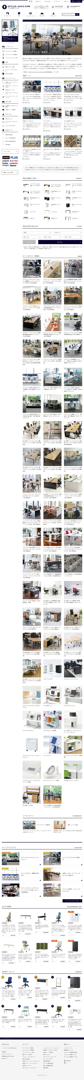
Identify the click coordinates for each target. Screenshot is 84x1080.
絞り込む (60, 242)
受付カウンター (46, 1054)
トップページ (27, 20)
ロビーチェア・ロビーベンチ (49, 1056)
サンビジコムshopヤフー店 (70, 1054)
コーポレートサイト (68, 1048)
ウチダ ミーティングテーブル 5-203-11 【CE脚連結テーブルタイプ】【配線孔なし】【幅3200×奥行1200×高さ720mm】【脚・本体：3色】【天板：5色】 (9, 957)
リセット (29, 242)
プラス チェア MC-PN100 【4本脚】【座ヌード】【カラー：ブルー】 (25, 1021)
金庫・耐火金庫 (26, 1059)
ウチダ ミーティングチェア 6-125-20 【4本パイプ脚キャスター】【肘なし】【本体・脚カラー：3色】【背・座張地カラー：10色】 (25, 956)
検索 (77, 14)
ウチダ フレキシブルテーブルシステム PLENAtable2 (40, 72)
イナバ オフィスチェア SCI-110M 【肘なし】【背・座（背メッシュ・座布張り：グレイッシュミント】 (58, 956)
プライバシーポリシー (7, 1054)
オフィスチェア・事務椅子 (28, 1050)
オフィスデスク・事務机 (28, 1048)
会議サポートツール (27, 1065)
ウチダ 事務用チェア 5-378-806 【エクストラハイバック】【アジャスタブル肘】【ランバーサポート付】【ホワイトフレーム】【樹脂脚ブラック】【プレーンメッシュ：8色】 (9, 929)
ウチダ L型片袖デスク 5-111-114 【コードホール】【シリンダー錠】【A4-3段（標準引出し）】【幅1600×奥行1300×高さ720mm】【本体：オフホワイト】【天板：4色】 (75, 1023)
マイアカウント (57, 1)
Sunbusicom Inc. (42, 1075)
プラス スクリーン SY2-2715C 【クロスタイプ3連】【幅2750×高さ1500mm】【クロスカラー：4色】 (42, 956)
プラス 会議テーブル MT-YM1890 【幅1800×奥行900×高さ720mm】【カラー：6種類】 (9, 1021)
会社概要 (4, 1051)
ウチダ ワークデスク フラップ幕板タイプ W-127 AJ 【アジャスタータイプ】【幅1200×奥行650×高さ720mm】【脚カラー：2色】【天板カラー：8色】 (42, 993)
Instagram (68, 1060)
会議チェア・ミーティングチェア (30, 1063)
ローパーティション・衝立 (28, 1052)
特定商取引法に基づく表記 (8, 1056)
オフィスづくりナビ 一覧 (71, 900)
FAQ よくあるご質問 (8, 172)
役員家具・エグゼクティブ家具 (50, 1050)
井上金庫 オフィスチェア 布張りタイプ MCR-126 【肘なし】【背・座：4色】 (58, 1021)
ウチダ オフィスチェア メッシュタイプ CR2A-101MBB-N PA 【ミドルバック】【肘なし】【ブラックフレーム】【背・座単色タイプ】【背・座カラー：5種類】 (9, 993)
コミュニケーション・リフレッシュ (51, 1048)
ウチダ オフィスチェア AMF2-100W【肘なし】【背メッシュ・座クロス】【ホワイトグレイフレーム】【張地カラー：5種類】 (25, 992)
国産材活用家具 (46, 1061)
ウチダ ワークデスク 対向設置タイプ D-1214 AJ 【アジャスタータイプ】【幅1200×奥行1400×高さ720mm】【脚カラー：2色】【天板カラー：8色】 (25, 928)
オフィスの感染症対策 (48, 1063)
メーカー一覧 (6, 151)
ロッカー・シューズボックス (29, 1056)
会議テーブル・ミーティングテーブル (31, 1061)
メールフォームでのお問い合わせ (9, 1048)
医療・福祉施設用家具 (48, 1065)
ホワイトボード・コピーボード (29, 1067)
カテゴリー (26, 1044)
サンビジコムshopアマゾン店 (70, 1056)
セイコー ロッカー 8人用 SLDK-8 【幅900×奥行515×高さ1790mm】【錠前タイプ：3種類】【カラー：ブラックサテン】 (75, 956)
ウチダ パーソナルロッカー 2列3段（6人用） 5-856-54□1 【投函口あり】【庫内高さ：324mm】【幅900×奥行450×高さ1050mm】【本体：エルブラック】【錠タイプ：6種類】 (75, 994)
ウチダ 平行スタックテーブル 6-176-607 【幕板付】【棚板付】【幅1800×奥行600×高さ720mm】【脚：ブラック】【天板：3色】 (42, 1021)
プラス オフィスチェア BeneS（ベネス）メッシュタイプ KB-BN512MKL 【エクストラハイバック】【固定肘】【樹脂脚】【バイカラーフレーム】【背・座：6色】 (58, 929)
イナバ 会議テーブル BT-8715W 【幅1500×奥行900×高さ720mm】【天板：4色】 (42, 927)
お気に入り (66, 1)
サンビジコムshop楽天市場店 (70, 1052)
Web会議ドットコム (68, 1050)
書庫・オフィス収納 (27, 1054)
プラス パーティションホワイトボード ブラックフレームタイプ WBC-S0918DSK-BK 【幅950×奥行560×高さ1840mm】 (58, 992)
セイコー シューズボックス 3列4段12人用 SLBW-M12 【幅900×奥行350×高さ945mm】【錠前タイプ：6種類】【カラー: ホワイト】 (75, 927)
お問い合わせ (47, 1)
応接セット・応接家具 (48, 1052)
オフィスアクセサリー (48, 1059)
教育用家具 (45, 1067)
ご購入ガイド (38, 1)
